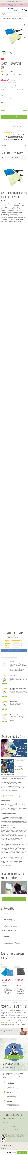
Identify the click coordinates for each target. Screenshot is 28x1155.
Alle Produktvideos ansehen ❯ (7, 774)
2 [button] (13, 727)
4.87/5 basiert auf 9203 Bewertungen (14, 1)
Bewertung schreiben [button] (14, 651)
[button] (22, 9)
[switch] (3, 1141)
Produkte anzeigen (5, 964)
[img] (4, 660)
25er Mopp (6, 87)
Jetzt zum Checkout (14, 122)
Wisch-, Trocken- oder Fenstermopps (10, 796)
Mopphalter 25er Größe (8, 795)
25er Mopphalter (13, 87)
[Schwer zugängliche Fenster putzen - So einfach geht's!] (14, 887)
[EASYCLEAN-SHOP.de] (11, 9)
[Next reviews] (26, 136)
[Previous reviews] (2, 136)
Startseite (3, 18)
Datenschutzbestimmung (14, 1137)
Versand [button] (4, 145)
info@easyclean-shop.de (7, 1022)
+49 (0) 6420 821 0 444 (15, 1019)
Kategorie (8, 18)
